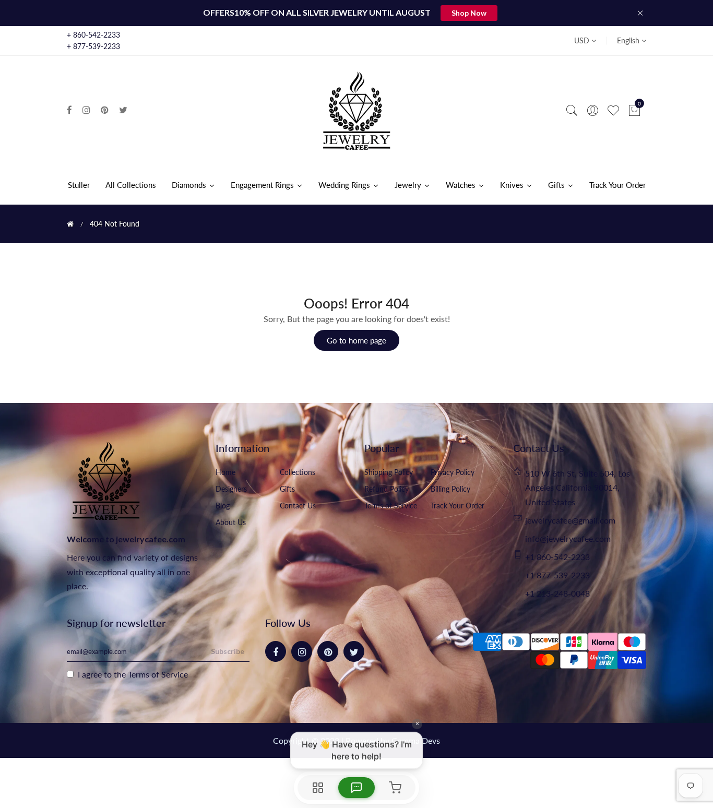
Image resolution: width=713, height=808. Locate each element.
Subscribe (227, 651)
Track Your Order (457, 505)
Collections (297, 472)
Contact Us (298, 505)
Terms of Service (390, 505)
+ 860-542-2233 (93, 34)
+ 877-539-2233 (93, 46)
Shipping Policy (388, 472)
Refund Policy (386, 488)
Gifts (287, 488)
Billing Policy (450, 488)
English (629, 40)
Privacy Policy (452, 472)
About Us (231, 522)
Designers (231, 488)
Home (225, 472)
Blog (223, 505)
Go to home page (356, 340)
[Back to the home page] (70, 224)
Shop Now (468, 12)
